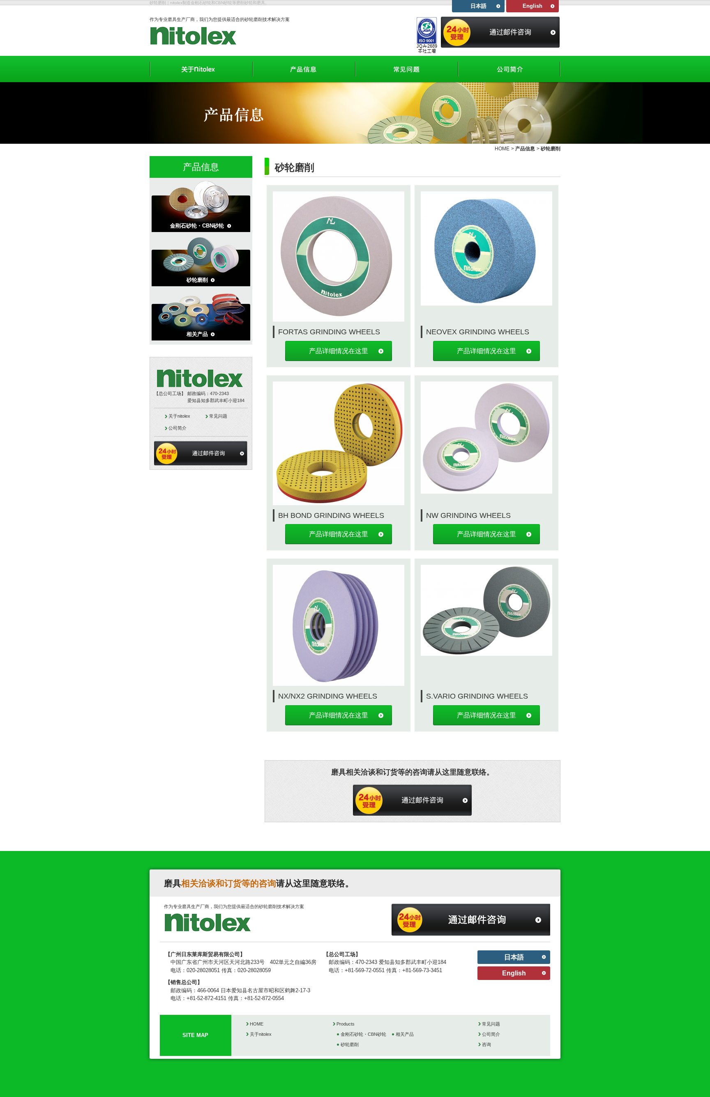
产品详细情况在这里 (338, 350)
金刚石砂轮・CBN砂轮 (197, 226)
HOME (502, 149)
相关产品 (197, 334)
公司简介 (177, 427)
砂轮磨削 (197, 280)
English (532, 6)
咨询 (486, 1044)
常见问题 (218, 416)
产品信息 (525, 149)
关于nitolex (179, 416)
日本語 (478, 6)
